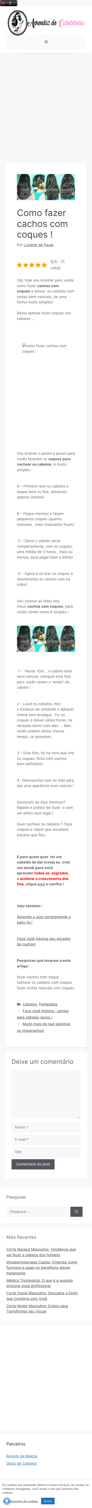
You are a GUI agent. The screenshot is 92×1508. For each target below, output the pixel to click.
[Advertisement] (46, 101)
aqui (42, 884)
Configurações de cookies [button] (20, 1501)
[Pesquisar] (76, 1212)
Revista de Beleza (21, 1456)
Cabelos (30, 1004)
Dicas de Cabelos (21, 1463)
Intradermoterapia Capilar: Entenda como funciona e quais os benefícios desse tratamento (41, 1267)
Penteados (48, 1004)
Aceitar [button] (48, 1501)
